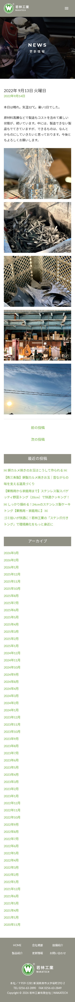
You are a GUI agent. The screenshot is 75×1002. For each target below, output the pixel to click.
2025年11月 (12, 581)
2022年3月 (11, 867)
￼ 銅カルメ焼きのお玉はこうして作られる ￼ (35, 470)
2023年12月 (12, 717)
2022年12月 (12, 803)
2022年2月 (11, 874)
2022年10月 (12, 817)
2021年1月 (11, 917)
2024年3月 (11, 696)
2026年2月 (11, 560)
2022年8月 (11, 831)
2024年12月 (12, 653)
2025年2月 (11, 638)
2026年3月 (11, 553)
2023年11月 (12, 724)
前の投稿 (38, 427)
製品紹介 (17, 953)
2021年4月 (11, 910)
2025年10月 (12, 588)
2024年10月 (12, 667)
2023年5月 (11, 767)
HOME (17, 945)
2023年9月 (11, 739)
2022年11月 (12, 810)
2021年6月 (11, 896)
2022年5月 (11, 853)
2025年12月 (12, 574)
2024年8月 (11, 681)
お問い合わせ (58, 953)
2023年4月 (11, 774)
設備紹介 (57, 945)
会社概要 (37, 945)
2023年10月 (12, 731)
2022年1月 (11, 882)
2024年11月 (12, 660)
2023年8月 (11, 746)
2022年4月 (11, 860)
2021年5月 (11, 903)
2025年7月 (11, 603)
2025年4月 (11, 624)
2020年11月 (12, 924)
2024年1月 (11, 710)
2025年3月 (11, 631)
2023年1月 (11, 796)
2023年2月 (11, 789)
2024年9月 (11, 674)
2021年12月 (12, 889)
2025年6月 (11, 610)
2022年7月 (11, 839)
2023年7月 (11, 753)
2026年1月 (11, 567)
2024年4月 (11, 688)
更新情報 (37, 953)
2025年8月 (11, 595)
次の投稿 (38, 439)
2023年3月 (11, 781)
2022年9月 (11, 824)
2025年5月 (11, 617)
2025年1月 (11, 646)
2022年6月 (11, 846)
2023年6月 (11, 760)
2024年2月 (11, 703)
